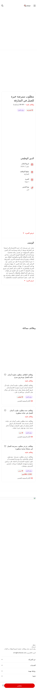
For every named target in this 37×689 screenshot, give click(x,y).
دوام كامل (21, 110)
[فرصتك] (27, 5)
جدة (20, 433)
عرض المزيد (29, 233)
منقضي (19, 686)
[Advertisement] (18, 28)
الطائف (19, 397)
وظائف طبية (30, 104)
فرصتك (33, 647)
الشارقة (29, 110)
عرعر (19, 471)
